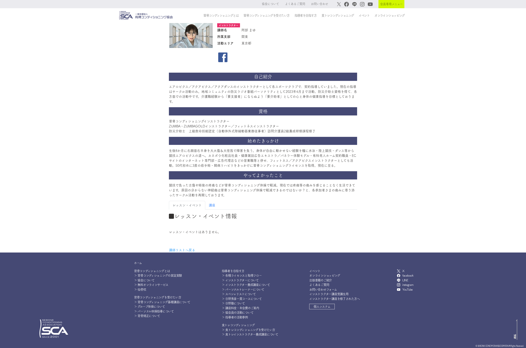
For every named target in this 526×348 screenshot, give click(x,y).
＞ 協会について (144, 280)
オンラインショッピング (389, 15)
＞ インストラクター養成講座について (246, 284)
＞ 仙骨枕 (140, 289)
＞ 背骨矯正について (147, 315)
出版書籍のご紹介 (320, 280)
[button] (322, 306)
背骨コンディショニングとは (152, 270)
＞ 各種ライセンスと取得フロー (242, 275)
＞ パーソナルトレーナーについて (243, 289)
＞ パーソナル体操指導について (154, 311)
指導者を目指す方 (233, 270)
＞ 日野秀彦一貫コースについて (242, 298)
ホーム (138, 262)
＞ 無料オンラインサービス (151, 284)
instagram (407, 284)
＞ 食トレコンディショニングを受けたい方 (248, 329)
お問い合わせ (319, 3)
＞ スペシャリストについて (239, 294)
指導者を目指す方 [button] (305, 15)
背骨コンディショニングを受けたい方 (157, 297)
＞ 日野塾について (233, 303)
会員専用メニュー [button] (391, 4)
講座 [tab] (212, 205)
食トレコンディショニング (238, 325)
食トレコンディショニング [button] (337, 15)
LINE (405, 280)
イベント (364, 15)
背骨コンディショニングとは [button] (220, 15)
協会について (270, 3)
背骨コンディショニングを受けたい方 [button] (266, 15)
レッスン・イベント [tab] (187, 205)
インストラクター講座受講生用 (328, 294)
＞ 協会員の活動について (238, 312)
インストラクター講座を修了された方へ (334, 298)
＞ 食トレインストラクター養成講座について (250, 334)
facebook (407, 275)
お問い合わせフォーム (323, 289)
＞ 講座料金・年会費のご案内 (240, 308)
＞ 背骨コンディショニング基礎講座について (162, 302)
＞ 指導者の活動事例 (235, 317)
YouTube (407, 289)
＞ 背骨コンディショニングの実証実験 (158, 275)
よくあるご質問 (295, 3)
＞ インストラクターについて (240, 280)
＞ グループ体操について (149, 306)
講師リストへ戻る (182, 250)
